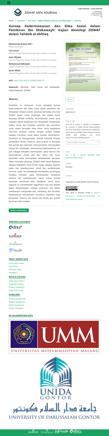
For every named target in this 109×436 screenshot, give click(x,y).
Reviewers (13, 272)
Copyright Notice (16, 284)
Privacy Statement (17, 287)
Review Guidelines (17, 302)
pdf (70, 99)
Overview (13, 266)
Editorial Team (15, 269)
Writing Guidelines (17, 298)
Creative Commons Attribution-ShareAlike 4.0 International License (83, 195)
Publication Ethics (17, 281)
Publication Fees (16, 290)
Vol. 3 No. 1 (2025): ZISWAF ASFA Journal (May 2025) (49, 20)
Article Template (16, 308)
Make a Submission (19, 210)
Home (11, 20)
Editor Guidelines (16, 305)
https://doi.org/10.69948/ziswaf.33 (28, 80)
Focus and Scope (16, 263)
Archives (21, 20)
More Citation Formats (76, 142)
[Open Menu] (8, 2)
